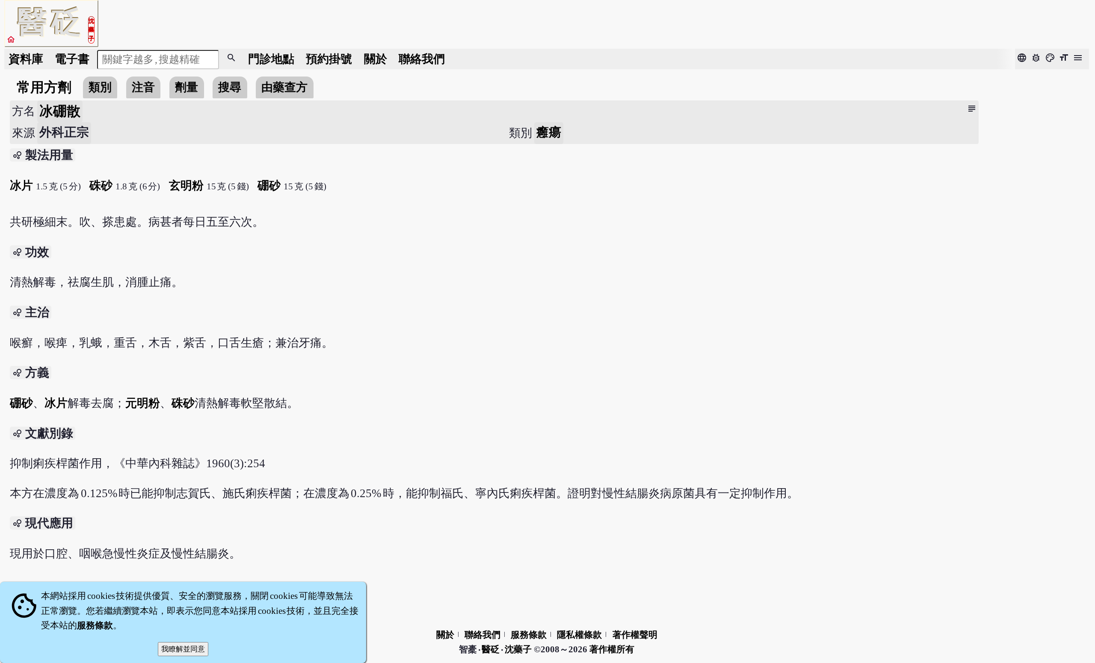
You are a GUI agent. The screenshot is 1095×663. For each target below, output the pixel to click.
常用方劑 (44, 87)
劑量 (186, 87)
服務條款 (529, 635)
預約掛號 (329, 59)
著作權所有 (611, 649)
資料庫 (26, 59)
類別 (100, 87)
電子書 (72, 59)
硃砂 (100, 185)
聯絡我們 (422, 59)
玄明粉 (186, 185)
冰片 (21, 185)
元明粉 (142, 403)
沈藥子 (518, 649)
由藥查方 (284, 87)
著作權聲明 (635, 635)
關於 (375, 59)
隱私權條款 (579, 635)
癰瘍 (548, 132)
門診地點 (271, 59)
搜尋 (229, 87)
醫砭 (491, 649)
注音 (143, 87)
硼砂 (269, 185)
